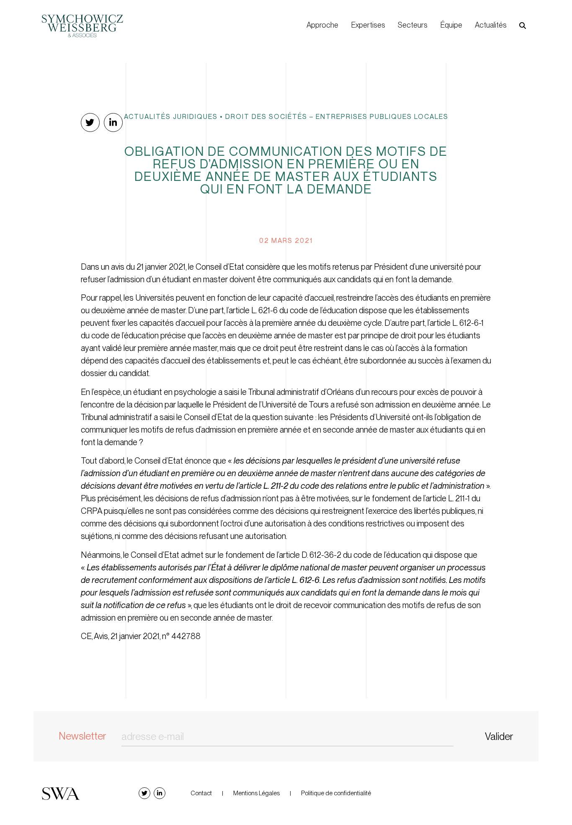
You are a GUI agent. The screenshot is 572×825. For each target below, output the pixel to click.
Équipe (451, 25)
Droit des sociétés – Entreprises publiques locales (336, 116)
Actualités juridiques (171, 116)
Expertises (368, 25)
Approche (322, 25)
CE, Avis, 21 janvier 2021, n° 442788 (141, 636)
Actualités (491, 25)
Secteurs (413, 25)
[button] (522, 25)
